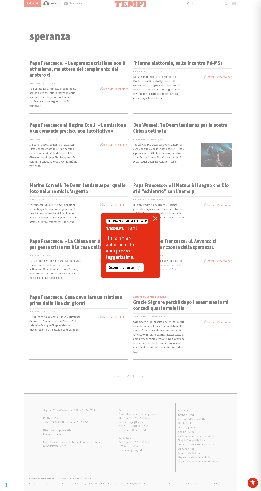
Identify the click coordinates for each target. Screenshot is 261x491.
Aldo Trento (139, 317)
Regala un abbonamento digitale (198, 461)
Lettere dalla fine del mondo (150, 297)
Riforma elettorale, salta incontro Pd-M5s (178, 63)
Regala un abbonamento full (195, 457)
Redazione (34, 83)
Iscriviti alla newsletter (192, 419)
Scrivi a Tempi (186, 414)
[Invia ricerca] (226, 3)
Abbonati (32, 3)
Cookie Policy (186, 431)
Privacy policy (186, 427)
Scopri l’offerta (121, 268)
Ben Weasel (139, 139)
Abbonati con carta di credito (196, 444)
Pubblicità (184, 423)
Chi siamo (184, 410)
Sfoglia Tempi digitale (191, 440)
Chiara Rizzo (139, 71)
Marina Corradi (37, 199)
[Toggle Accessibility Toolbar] (252, 482)
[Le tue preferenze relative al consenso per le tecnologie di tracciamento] (6, 484)
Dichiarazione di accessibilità (196, 436)
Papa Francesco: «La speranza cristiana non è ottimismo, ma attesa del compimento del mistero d (77, 69)
